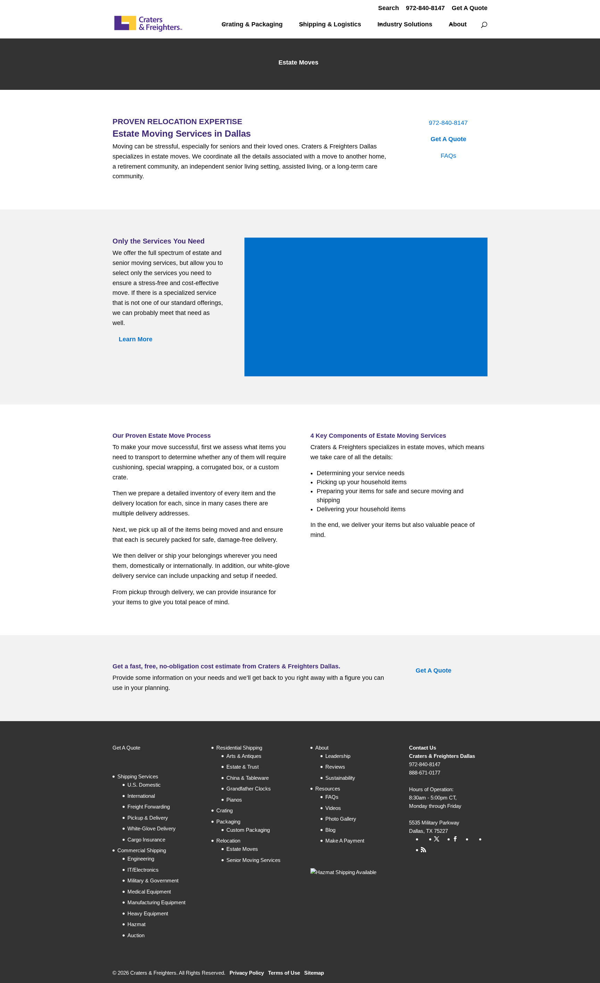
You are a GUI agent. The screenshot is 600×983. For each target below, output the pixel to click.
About (458, 25)
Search (388, 8)
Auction (135, 935)
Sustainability (340, 778)
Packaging (228, 821)
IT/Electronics (143, 870)
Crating (224, 810)
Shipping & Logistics (330, 25)
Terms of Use (284, 973)
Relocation (228, 841)
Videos (333, 808)
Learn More (135, 339)
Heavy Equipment (147, 913)
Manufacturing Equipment (156, 902)
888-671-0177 (424, 773)
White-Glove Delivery (151, 828)
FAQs (448, 155)
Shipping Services (137, 776)
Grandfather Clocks (248, 789)
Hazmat (136, 924)
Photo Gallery (340, 819)
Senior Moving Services (253, 860)
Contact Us (422, 748)
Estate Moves (242, 849)
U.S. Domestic (144, 785)
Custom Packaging (248, 830)
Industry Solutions (404, 25)
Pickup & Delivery (147, 818)
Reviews (335, 767)
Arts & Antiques (243, 756)
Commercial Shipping (141, 850)
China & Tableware (247, 778)
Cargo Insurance (146, 840)
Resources (327, 789)
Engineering (140, 859)
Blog (330, 830)
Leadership (337, 756)
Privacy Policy (247, 973)
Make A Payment (344, 841)
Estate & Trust (242, 767)
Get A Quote (470, 8)
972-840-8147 (425, 8)
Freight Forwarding (148, 807)
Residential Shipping (239, 748)
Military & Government (152, 880)
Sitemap (314, 973)
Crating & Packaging (252, 25)
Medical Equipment (149, 892)
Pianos (234, 800)
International (141, 796)
